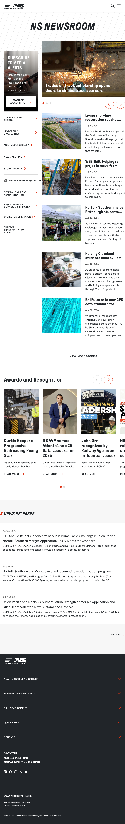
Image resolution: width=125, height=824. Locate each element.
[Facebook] (10, 771)
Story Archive (13, 168)
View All (116, 634)
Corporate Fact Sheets (14, 118)
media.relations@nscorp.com (28, 180)
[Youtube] (26, 771)
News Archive (13, 156)
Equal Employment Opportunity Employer (44, 815)
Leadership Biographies (12, 132)
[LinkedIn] (5, 771)
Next (120, 104)
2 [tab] (47, 103)
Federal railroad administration (15, 193)
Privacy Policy (21, 815)
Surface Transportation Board (14, 230)
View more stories (83, 356)
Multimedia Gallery (16, 144)
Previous (109, 104)
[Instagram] (15, 771)
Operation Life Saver (17, 216)
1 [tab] (43, 103)
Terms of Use (9, 815)
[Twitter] (21, 771)
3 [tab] (50, 103)
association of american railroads (17, 205)
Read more (12, 474)
